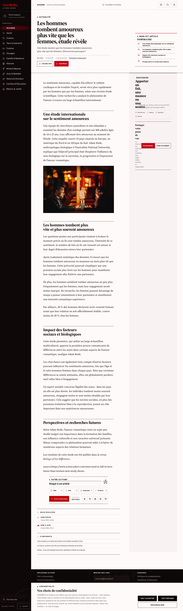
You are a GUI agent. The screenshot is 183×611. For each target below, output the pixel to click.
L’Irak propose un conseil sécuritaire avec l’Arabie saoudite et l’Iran (60, 541)
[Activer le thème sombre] (161, 4)
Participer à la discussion (77, 58)
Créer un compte (163, 146)
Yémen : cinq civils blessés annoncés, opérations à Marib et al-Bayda (61, 550)
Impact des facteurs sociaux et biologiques (154, 56)
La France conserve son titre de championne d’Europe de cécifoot (60, 546)
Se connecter (148, 146)
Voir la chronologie (45, 576)
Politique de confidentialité (148, 576)
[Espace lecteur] (174, 4)
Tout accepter (147, 598)
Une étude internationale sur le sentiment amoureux (158, 45)
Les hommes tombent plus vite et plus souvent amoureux (156, 50)
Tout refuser (167, 598)
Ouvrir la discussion (45, 580)
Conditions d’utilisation (147, 580)
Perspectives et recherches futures (155, 62)
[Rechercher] (167, 4)
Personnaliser (157, 605)
